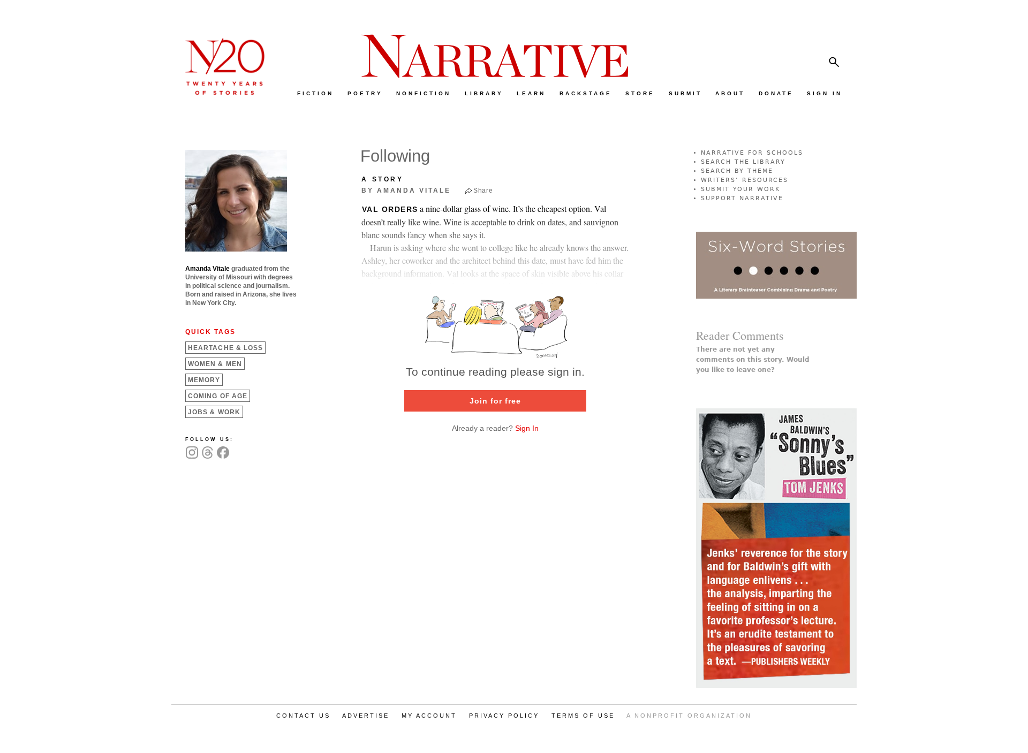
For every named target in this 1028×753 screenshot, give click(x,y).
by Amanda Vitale (406, 190)
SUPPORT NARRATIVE (742, 198)
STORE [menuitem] (640, 93)
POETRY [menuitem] (365, 93)
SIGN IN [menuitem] (824, 93)
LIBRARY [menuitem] (484, 93)
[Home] (219, 92)
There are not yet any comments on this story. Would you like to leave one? (753, 360)
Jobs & (214, 412)
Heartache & (225, 348)
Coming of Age (217, 396)
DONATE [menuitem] (776, 93)
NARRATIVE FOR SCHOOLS (752, 152)
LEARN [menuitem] (531, 93)
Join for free (495, 401)
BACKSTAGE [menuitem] (586, 93)
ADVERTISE (365, 715)
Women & (215, 364)
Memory (204, 380)
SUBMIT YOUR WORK (740, 189)
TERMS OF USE (583, 715)
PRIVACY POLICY (504, 715)
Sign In (527, 428)
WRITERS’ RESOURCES (744, 180)
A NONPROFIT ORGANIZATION (689, 715)
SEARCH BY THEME (737, 171)
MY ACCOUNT (429, 715)
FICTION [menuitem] (315, 93)
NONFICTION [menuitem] (423, 93)
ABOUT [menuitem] (730, 93)
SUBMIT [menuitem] (685, 93)
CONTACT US (303, 715)
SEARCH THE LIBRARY (743, 161)
